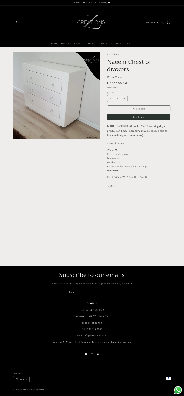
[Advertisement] (86, 238)
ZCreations (24, 389)
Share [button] (112, 186)
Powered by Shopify (36, 389)
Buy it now (138, 117)
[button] (16, 22)
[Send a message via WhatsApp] (178, 390)
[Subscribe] (114, 292)
